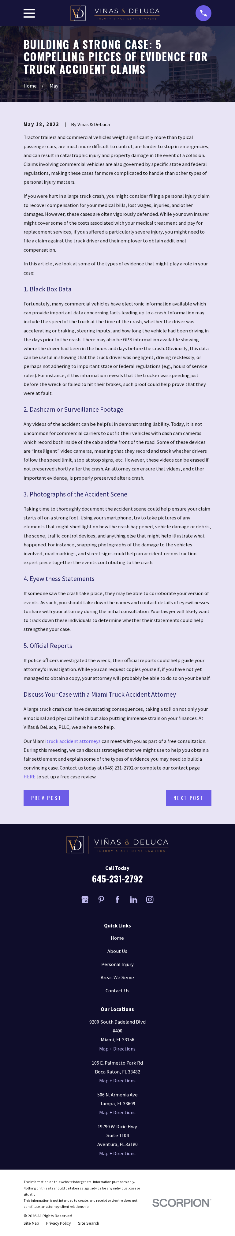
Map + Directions (117, 1049)
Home (117, 938)
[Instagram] (149, 899)
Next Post (188, 798)
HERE (29, 776)
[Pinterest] (101, 899)
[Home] (114, 13)
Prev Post (46, 798)
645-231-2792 (117, 878)
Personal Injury (117, 964)
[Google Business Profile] (84, 899)
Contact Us (117, 990)
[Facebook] (117, 899)
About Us (117, 951)
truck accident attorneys (74, 741)
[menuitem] (31, 1223)
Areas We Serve (117, 977)
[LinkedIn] (133, 899)
